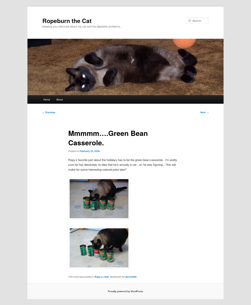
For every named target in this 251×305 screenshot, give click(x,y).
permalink (131, 276)
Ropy (97, 276)
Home (46, 99)
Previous (48, 112)
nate (106, 276)
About (59, 99)
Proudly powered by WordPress (125, 291)
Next (204, 112)
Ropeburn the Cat (67, 20)
